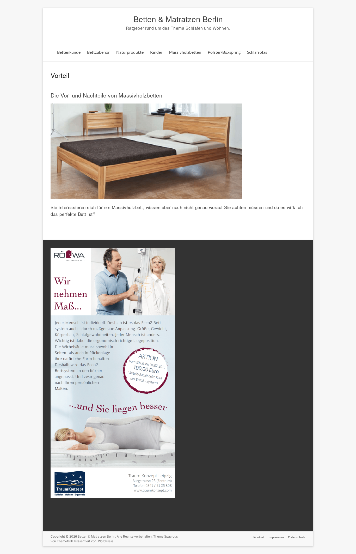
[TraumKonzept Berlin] (113, 250)
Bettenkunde (69, 52)
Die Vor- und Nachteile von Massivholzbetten (106, 95)
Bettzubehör (98, 52)
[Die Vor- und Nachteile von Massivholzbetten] (146, 106)
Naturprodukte (130, 52)
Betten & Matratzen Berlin (178, 19)
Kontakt (258, 537)
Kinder (156, 52)
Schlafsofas (257, 52)
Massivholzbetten (185, 52)
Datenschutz (296, 537)
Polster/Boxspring (224, 52)
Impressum (276, 537)
